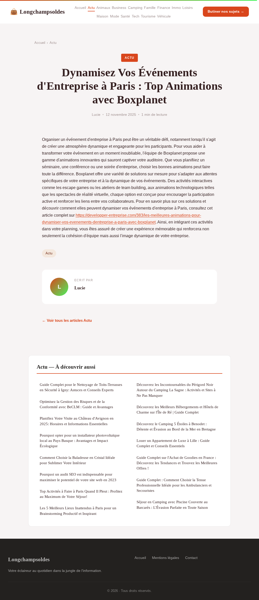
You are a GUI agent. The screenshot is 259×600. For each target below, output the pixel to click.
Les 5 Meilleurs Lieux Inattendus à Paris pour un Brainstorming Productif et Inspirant (78, 510)
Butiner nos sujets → (226, 11)
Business (119, 8)
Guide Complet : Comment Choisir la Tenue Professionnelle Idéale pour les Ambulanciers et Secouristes (174, 485)
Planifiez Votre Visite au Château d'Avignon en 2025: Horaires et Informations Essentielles (77, 421)
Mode (114, 16)
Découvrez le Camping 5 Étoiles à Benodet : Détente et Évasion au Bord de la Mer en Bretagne (176, 426)
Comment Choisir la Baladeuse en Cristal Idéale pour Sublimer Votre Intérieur (77, 460)
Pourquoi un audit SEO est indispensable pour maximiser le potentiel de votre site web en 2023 (78, 477)
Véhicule (164, 16)
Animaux (103, 8)
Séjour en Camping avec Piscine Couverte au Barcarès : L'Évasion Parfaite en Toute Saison (172, 504)
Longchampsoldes (37, 11)
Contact (191, 558)
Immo (176, 8)
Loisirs (187, 8)
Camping (135, 8)
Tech (135, 16)
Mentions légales (165, 558)
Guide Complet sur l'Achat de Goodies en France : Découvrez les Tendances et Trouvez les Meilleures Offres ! (177, 463)
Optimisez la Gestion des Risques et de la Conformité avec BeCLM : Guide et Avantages (76, 404)
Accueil (80, 8)
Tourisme (148, 16)
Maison (102, 16)
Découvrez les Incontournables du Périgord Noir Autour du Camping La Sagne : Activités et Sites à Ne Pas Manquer (176, 390)
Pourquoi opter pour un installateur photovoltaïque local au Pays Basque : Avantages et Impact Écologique (80, 440)
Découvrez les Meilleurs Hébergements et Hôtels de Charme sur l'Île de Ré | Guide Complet (177, 409)
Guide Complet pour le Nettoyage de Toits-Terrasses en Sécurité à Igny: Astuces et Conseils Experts (81, 387)
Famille (150, 8)
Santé (125, 16)
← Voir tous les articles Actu (67, 320)
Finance (163, 8)
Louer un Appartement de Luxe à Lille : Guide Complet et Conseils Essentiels (173, 443)
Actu (91, 8)
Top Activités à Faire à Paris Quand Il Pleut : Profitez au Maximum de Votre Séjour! (81, 494)
